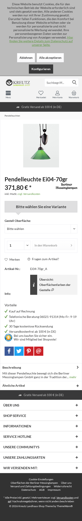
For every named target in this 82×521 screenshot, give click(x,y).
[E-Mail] (38, 351)
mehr (73, 377)
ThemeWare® (65, 506)
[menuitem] (74, 94)
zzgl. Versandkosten (28, 194)
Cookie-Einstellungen (41, 479)
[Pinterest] (28, 351)
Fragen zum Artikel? (45, 259)
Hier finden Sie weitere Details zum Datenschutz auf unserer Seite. (41, 41)
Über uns (66, 482)
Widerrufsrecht (63, 486)
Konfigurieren (41, 69)
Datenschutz (28, 489)
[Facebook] (9, 351)
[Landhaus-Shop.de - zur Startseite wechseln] (20, 82)
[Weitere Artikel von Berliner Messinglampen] (66, 186)
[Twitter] (19, 351)
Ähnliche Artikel (13, 385)
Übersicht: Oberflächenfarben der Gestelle (55, 285)
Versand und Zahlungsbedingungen (30, 486)
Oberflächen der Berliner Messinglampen (34, 482)
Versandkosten (64, 497)
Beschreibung (11, 367)
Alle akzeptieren (50, 57)
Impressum (54, 489)
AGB (42, 489)
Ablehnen (26, 57)
